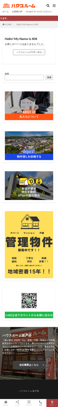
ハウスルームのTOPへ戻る (29, 52)
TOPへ (52, 405)
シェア (17, 405)
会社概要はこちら (29, 364)
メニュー (29, 405)
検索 (7, 73)
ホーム (5, 11)
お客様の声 (17, 11)
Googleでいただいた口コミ (39, 11)
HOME (8, 24)
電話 (40, 405)
